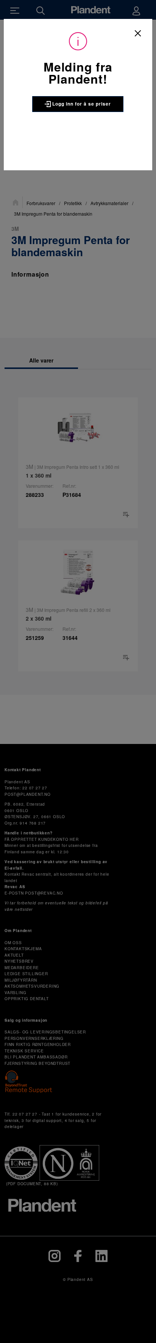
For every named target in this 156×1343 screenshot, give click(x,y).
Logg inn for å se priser (81, 103)
